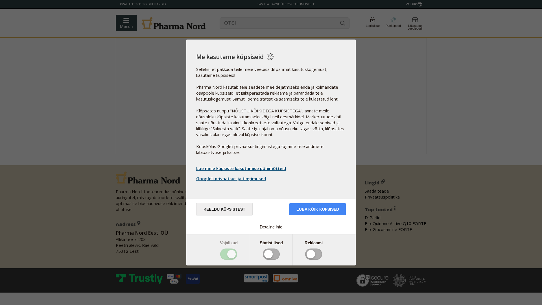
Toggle (228, 254)
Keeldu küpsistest (224, 209)
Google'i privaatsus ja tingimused (231, 178)
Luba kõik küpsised (317, 209)
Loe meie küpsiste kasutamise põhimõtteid (241, 168)
